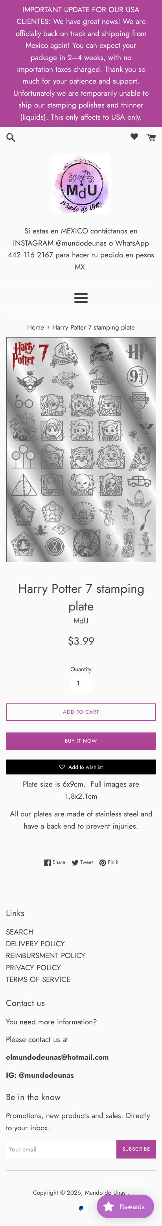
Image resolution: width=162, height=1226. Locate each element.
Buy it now (81, 741)
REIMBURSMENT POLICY (45, 955)
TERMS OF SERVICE (38, 979)
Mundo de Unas (106, 1192)
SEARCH (20, 932)
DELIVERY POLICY (35, 943)
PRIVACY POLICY (33, 967)
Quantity (81, 669)
